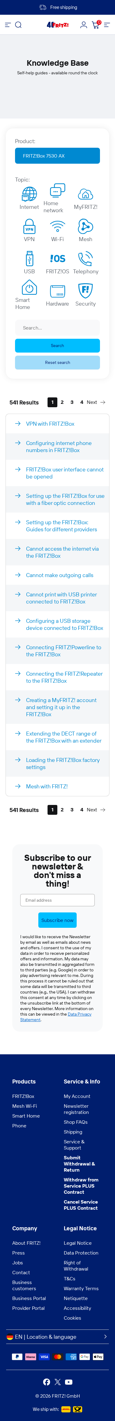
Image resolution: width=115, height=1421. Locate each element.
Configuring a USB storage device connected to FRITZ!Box (64, 624)
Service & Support (74, 1144)
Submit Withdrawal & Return (79, 1163)
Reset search (57, 362)
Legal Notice (78, 1243)
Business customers (24, 1285)
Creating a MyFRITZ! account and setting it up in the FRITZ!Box (61, 707)
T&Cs (69, 1278)
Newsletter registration (76, 1109)
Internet (29, 206)
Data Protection (81, 1253)
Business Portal (29, 1298)
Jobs (17, 1262)
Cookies (72, 1318)
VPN (29, 239)
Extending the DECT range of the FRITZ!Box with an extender (64, 737)
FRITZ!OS (57, 271)
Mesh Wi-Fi (24, 1106)
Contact (21, 1272)
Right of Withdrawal (76, 1265)
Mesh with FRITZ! (47, 786)
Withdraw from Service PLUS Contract (81, 1186)
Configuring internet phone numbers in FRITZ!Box (59, 446)
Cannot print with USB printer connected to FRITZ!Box (61, 598)
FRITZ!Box (23, 1096)
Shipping (73, 1132)
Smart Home (22, 301)
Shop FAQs (76, 1122)
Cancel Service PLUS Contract (81, 1205)
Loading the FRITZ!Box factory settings (63, 763)
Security (85, 303)
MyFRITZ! (86, 206)
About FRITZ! (26, 1243)
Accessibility (77, 1308)
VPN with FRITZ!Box (50, 423)
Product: (25, 141)
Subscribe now (57, 920)
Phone (19, 1125)
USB (29, 271)
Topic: (22, 179)
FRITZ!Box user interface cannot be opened (65, 473)
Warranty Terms (81, 1288)
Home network (53, 205)
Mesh (85, 239)
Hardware (57, 303)
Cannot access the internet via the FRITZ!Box (62, 552)
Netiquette (76, 1298)
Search (57, 345)
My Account (77, 1096)
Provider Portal (28, 1308)
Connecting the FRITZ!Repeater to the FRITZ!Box (64, 677)
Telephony (85, 271)
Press (18, 1253)
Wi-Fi (57, 239)
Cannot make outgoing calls (59, 575)
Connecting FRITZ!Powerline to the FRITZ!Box (63, 651)
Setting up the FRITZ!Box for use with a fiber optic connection (65, 499)
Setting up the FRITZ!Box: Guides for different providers (61, 526)
